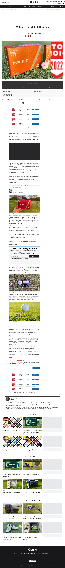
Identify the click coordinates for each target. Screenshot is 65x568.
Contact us (32, 553)
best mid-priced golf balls (27, 352)
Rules (29, 6)
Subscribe (59, 3)
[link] (13, 109)
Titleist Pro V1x (35, 240)
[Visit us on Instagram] (59, 1)
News (5, 6)
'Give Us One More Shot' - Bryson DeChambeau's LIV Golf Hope (32, 9)
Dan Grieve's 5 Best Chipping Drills (12, 9)
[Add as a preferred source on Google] (32, 561)
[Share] (25, 36)
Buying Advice (10, 6)
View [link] (35, 109)
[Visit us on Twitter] (61, 1)
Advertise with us (43, 555)
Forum (52, 6)
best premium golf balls (32, 267)
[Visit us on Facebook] (58, 1)
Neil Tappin (28, 102)
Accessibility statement (23, 555)
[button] (24, 109)
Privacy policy (48, 553)
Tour (25, 6)
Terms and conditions (39, 553)
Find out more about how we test (48, 99)
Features (34, 6)
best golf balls (22, 230)
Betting (20, 6)
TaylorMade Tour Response (27, 137)
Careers (37, 555)
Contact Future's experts (24, 553)
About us (16, 553)
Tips (16, 6)
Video (57, 6)
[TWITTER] (11, 399)
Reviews (47, 6)
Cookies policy (32, 555)
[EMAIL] (13, 399)
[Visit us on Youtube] (62, 1)
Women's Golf (41, 6)
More (61, 6)
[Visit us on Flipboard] (64, 1)
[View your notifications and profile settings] (9, 3)
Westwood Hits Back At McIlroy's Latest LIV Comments (55, 9)
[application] (24, 151)
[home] (2, 6)
